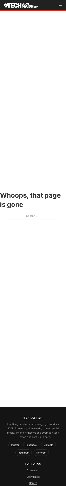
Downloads (33, 476)
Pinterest (41, 452)
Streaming (33, 470)
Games (33, 483)
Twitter (15, 444)
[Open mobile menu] (60, 4)
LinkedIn (48, 444)
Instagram (23, 452)
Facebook (31, 444)
